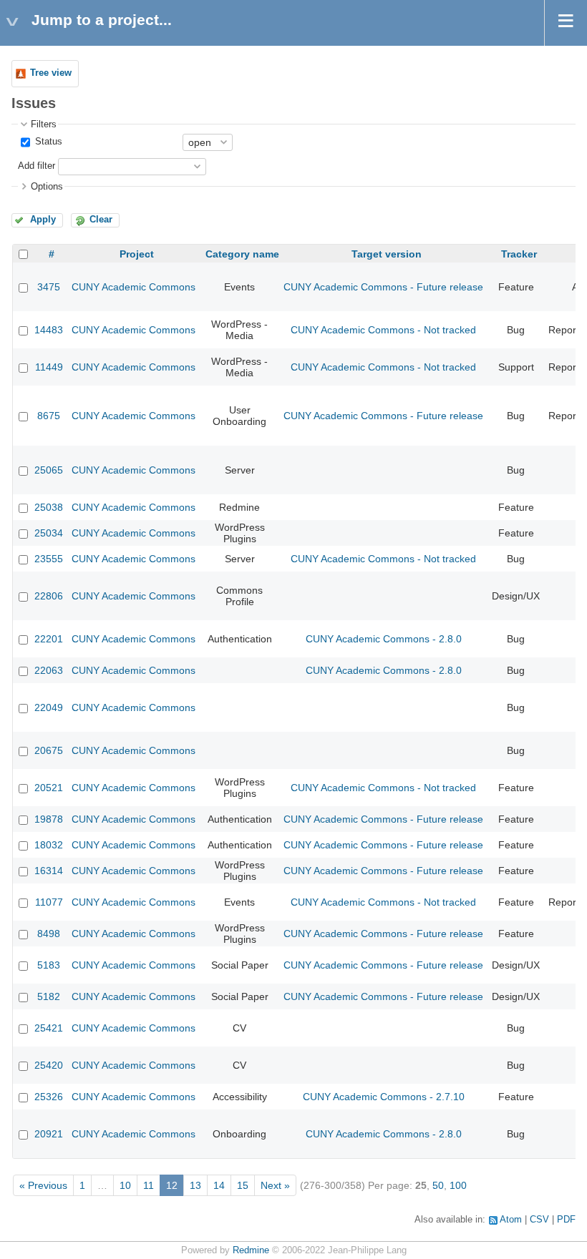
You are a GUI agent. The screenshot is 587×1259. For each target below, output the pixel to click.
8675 (48, 415)
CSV (539, 1220)
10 (125, 1185)
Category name (242, 254)
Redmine (251, 1250)
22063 (48, 670)
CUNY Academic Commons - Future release (383, 287)
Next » (275, 1185)
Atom (511, 1220)
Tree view (51, 73)
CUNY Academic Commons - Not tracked (383, 329)
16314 (48, 870)
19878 (48, 819)
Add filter (36, 166)
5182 (48, 996)
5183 (48, 965)
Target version (386, 254)
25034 (48, 533)
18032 (48, 845)
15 (242, 1185)
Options (47, 187)
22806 (48, 596)
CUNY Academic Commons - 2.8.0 (384, 639)
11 (148, 1185)
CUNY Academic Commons (133, 287)
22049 (48, 707)
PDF (566, 1220)
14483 (48, 329)
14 (219, 1185)
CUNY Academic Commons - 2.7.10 (384, 1096)
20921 (48, 1134)
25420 (48, 1065)
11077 (49, 902)
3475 (48, 287)
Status (47, 142)
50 (438, 1185)
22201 (48, 639)
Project (137, 254)
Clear (100, 220)
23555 (48, 558)
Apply (43, 220)
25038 (48, 507)
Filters (44, 124)
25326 (48, 1096)
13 (195, 1185)
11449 (49, 367)
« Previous (43, 1185)
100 (458, 1185)
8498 (48, 933)
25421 (48, 1028)
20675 (48, 750)
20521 (48, 787)
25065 (48, 470)
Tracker (519, 254)
